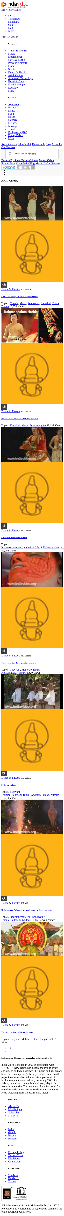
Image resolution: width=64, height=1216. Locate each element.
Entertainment (15, 56)
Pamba (45, 794)
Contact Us (14, 1161)
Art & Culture (15, 75)
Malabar (10, 672)
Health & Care (16, 81)
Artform (54, 794)
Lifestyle (13, 122)
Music (11, 53)
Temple (43, 1039)
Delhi (11, 27)
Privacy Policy (16, 1152)
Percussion (33, 303)
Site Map (13, 1115)
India (11, 1129)
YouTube (13, 1175)
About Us (57, 144)
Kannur (20, 672)
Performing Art (38, 425)
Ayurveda (13, 104)
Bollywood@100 (17, 132)
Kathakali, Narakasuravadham (14, 538)
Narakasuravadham (11, 547)
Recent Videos (9, 144)
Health (11, 116)
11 (9, 1051)
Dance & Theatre (17, 72)
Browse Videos (9, 36)
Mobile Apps (15, 1109)
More (11, 31)
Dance (11, 110)
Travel (11, 129)
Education (13, 87)
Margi (38, 547)
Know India (38, 144)
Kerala (11, 15)
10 (9, 1047)
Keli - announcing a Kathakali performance (19, 296)
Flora (11, 66)
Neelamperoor (17, 916)
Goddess (35, 794)
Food (11, 113)
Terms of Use (15, 1155)
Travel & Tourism (17, 50)
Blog (48, 144)
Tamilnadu (14, 18)
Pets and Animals (17, 62)
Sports (11, 69)
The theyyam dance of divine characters (17, 1032)
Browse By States (11, 9)
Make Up (27, 669)
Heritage (12, 119)
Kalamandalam (51, 547)
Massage (13, 126)
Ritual (26, 794)
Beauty (12, 107)
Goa (10, 24)
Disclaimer (14, 1158)
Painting (12, 1138)
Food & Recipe (16, 84)
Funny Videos (15, 135)
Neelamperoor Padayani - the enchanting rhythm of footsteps (26, 910)
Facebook (13, 1178)
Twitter (12, 1181)
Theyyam (15, 669)
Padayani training (8, 785)
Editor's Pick (24, 144)
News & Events (16, 59)
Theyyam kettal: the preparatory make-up (19, 663)
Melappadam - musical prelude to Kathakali (19, 419)
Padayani (17, 794)
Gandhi (12, 1132)
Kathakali (46, 303)
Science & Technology (20, 78)
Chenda (14, 303)
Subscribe (13, 1112)
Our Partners (8, 147)
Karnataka (13, 21)
